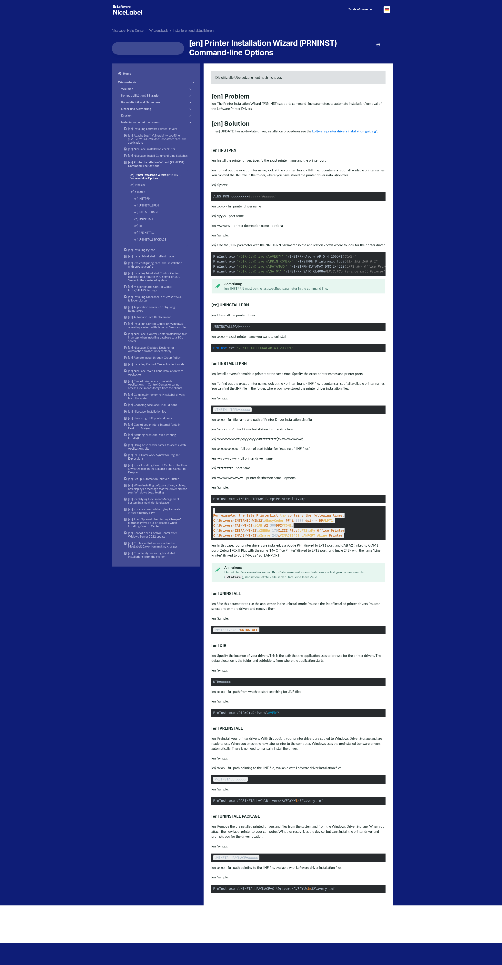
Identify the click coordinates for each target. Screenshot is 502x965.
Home (127, 73)
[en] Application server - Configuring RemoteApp (151, 309)
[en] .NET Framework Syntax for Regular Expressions (153, 457)
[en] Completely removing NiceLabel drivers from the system (156, 396)
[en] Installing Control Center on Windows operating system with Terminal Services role (157, 325)
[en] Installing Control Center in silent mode (156, 364)
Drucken (126, 115)
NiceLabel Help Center (128, 30)
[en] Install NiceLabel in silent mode (151, 256)
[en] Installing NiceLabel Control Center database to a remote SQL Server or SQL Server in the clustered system (154, 277)
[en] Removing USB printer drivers (150, 418)
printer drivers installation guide (342, 131)
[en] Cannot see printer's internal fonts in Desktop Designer (154, 426)
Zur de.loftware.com (360, 9)
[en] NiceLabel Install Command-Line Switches (158, 155)
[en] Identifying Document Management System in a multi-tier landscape (153, 501)
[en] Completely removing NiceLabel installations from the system (151, 555)
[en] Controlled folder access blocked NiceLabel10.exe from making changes (153, 545)
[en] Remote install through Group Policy (154, 357)
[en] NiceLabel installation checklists (151, 149)
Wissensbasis (158, 30)
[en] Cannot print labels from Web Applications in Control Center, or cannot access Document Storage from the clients (155, 385)
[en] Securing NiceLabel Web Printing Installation (152, 437)
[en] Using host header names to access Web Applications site (157, 447)
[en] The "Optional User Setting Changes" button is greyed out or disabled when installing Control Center (154, 523)
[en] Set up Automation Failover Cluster (153, 479)
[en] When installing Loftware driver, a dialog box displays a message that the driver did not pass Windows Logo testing (157, 489)
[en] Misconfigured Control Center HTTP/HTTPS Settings (150, 288)
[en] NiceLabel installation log (147, 411)
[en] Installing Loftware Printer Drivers (152, 129)
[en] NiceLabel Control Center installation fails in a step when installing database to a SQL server (157, 338)
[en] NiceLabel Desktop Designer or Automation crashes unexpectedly (151, 349)
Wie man (127, 89)
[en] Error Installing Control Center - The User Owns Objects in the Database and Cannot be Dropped (157, 469)
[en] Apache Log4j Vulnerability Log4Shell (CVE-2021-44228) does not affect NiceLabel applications (157, 139)
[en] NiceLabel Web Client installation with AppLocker (155, 373)
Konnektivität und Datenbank (140, 102)
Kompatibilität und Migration (140, 95)
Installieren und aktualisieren (193, 30)
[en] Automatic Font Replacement (149, 317)
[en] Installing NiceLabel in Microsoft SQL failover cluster (155, 299)
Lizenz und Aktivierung (136, 109)
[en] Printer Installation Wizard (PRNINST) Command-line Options (156, 164)
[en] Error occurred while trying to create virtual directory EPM (154, 511)
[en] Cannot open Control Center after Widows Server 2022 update (152, 535)
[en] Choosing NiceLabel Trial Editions (152, 405)
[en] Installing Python (141, 250)
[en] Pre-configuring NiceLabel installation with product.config (155, 265)
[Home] (128, 9)
